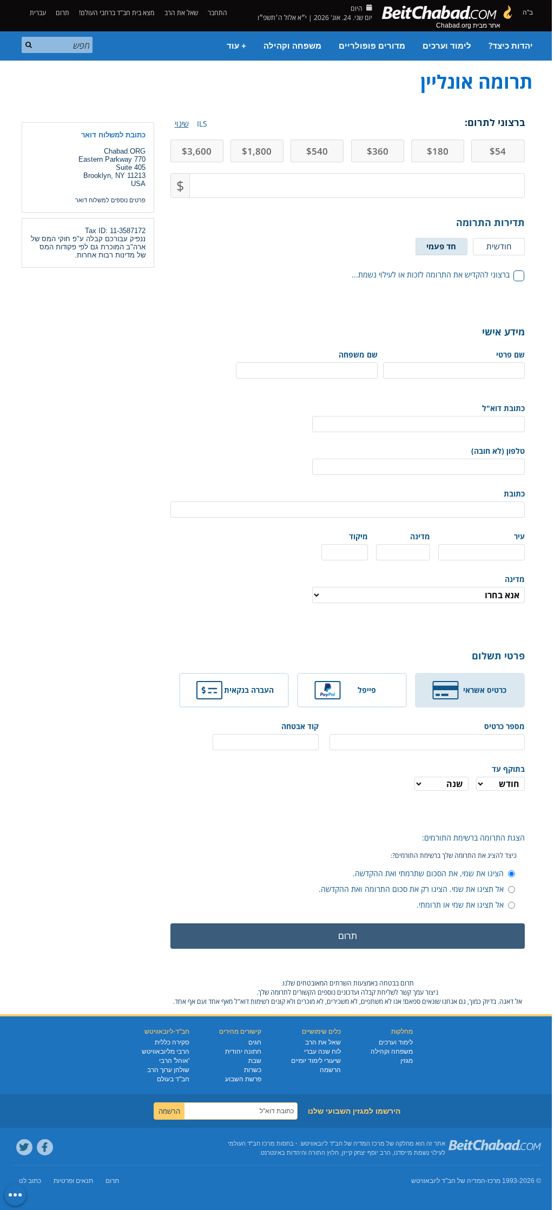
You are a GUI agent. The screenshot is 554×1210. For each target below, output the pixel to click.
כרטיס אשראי (484, 690)
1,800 (257, 151)
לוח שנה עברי (322, 1051)
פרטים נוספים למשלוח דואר (110, 200)
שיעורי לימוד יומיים (316, 1060)
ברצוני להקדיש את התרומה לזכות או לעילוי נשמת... (431, 274)
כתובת (514, 493)
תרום (62, 12)
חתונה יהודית (243, 1051)
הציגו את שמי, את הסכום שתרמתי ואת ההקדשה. (428, 873)
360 (377, 151)
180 (438, 151)
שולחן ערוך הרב (168, 1070)
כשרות (252, 1070)
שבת (254, 1060)
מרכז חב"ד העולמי (251, 1143)
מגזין (406, 1060)
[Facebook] (45, 1147)
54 (498, 151)
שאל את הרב (181, 12)
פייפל (367, 690)
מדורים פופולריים (372, 46)
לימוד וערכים (447, 46)
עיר (519, 536)
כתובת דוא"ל (503, 408)
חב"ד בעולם (173, 1079)
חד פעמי (441, 246)
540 (317, 151)
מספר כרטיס (504, 726)
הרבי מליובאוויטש (165, 1051)
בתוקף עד (508, 769)
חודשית (498, 246)
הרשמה (330, 1070)
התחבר (218, 12)
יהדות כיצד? (511, 46)
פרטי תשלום (498, 655)
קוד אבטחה (300, 726)
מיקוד (358, 536)
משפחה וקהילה (292, 46)
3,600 (197, 151)
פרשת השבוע (243, 1079)
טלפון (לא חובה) (498, 451)
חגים (254, 1042)
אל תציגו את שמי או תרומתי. (460, 905)
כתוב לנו (30, 1181)
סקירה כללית (172, 1042)
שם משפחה (358, 354)
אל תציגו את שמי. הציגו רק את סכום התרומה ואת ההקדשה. (411, 889)
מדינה (420, 536)
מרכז (493, 1181)
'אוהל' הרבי (174, 1060)
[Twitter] (24, 1147)
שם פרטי (510, 354)
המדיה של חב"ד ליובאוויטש (448, 1181)
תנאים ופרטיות (73, 1181)
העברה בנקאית (249, 690)
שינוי (182, 123)
